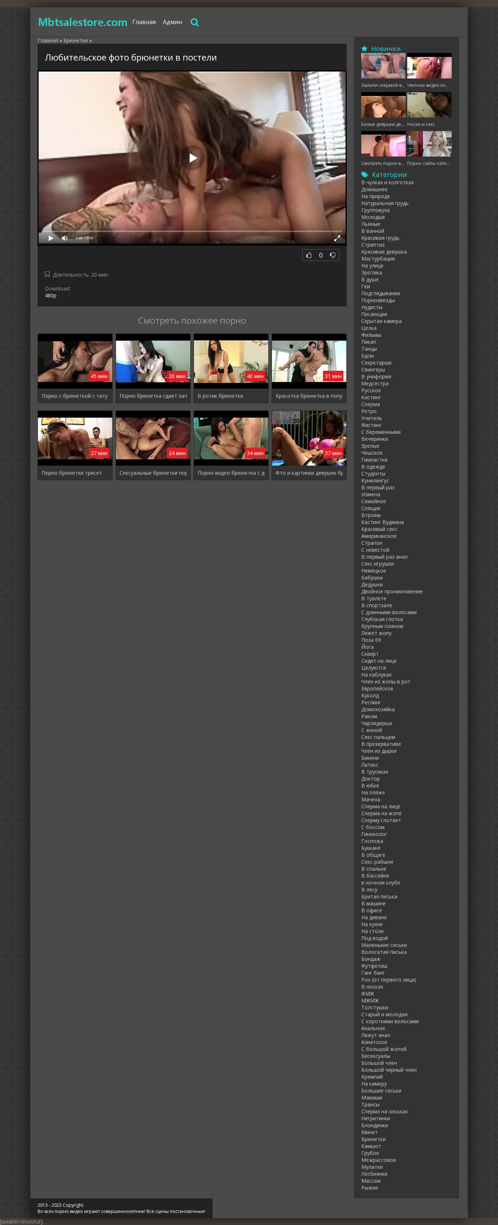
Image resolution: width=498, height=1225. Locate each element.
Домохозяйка (378, 709)
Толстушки (374, 1007)
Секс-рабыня (377, 861)
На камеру (374, 1083)
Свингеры (373, 369)
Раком (369, 716)
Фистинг (371, 424)
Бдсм (367, 355)
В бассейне (375, 875)
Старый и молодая (384, 1014)
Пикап (368, 341)
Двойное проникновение (392, 591)
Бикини (370, 757)
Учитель (371, 418)
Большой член (379, 1062)
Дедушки (372, 584)
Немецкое (373, 570)
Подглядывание (380, 293)
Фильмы (371, 334)
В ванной (372, 230)
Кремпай (372, 1076)
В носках (372, 986)
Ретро (369, 411)
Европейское (377, 688)
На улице (372, 265)
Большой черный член (389, 1069)
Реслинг (371, 702)
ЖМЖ (367, 993)
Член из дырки (379, 750)
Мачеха (370, 799)
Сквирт (370, 653)
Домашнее (374, 189)
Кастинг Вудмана (382, 522)
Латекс (369, 764)
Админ (172, 22)
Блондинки (374, 1125)
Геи (365, 286)
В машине (373, 903)
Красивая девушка (384, 251)
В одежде (373, 466)
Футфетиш (374, 965)
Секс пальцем (378, 736)
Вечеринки (374, 438)
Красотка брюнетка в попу (309, 395)
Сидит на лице (379, 660)
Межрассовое (378, 1159)
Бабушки (372, 577)
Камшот (371, 1146)
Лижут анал (375, 1035)
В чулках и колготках (387, 182)
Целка (369, 327)
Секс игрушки (377, 563)
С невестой (375, 549)
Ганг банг (373, 972)
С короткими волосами (390, 1021)
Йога (367, 646)
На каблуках (376, 674)
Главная (144, 22)
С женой (371, 730)
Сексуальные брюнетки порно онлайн (153, 472)
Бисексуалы (375, 1055)
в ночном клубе (380, 882)
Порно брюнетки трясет (72, 472)
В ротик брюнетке (220, 395)
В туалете (373, 598)
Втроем (371, 515)
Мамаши (371, 1097)
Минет (369, 1132)
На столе (372, 931)
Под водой (374, 938)
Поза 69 (371, 639)
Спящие (371, 508)
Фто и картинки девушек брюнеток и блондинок (309, 472)
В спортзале (376, 605)
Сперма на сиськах (384, 1111)
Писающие (374, 314)
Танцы (369, 348)
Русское (371, 390)
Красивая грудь (380, 237)
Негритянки (375, 1118)
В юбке (370, 785)
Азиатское (374, 1042)
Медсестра (375, 383)
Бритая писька (379, 896)
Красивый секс (379, 528)
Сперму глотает (381, 820)
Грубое (370, 1152)
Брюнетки (373, 1139)
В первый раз (377, 487)
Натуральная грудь (385, 203)
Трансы (370, 1104)
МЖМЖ (370, 1000)
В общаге (373, 854)
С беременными (381, 431)
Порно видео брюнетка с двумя (231, 472)
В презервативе (381, 743)
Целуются (373, 667)
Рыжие (369, 1187)
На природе (375, 196)
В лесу (369, 889)
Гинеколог (374, 834)
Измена (370, 494)
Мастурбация (378, 258)
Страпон (371, 542)
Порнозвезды (378, 300)
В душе (370, 279)
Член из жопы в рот (386, 681)
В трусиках (374, 771)
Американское (379, 535)
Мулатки (372, 1166)
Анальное (373, 1028)
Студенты (373, 473)
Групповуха (375, 210)
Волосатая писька (384, 951)
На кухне (372, 924)
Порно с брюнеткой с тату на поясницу (75, 395)
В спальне (373, 868)
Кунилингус (375, 480)
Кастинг (371, 397)
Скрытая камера (381, 320)
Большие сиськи (381, 1090)
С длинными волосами (389, 612)
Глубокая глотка (382, 619)
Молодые (373, 216)
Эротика (371, 272)
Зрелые (370, 445)
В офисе (371, 910)
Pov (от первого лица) (388, 979)
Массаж (371, 1180)
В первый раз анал (384, 556)
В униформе (376, 376)
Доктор (370, 778)
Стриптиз (373, 244)
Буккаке (371, 847)
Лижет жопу (376, 632)
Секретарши (376, 362)
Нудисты (371, 307)
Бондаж (371, 958)
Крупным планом (382, 626)
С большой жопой (383, 1048)
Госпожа (372, 840)
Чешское (372, 452)
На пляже (373, 792)
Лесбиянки (374, 1173)
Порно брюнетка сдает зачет (153, 395)
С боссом (373, 827)
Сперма (370, 404)
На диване (374, 917)
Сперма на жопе (381, 813)
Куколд (370, 695)
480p (51, 295)
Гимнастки (374, 459)
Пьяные (370, 223)
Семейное (373, 501)
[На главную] (83, 22)
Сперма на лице (380, 806)
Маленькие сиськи (384, 944)
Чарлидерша (376, 723)
